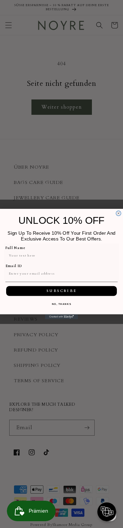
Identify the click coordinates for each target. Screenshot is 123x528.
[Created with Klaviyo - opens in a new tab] (61, 316)
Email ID (14, 266)
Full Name (15, 248)
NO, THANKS (61, 303)
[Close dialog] (118, 213)
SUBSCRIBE (61, 291)
